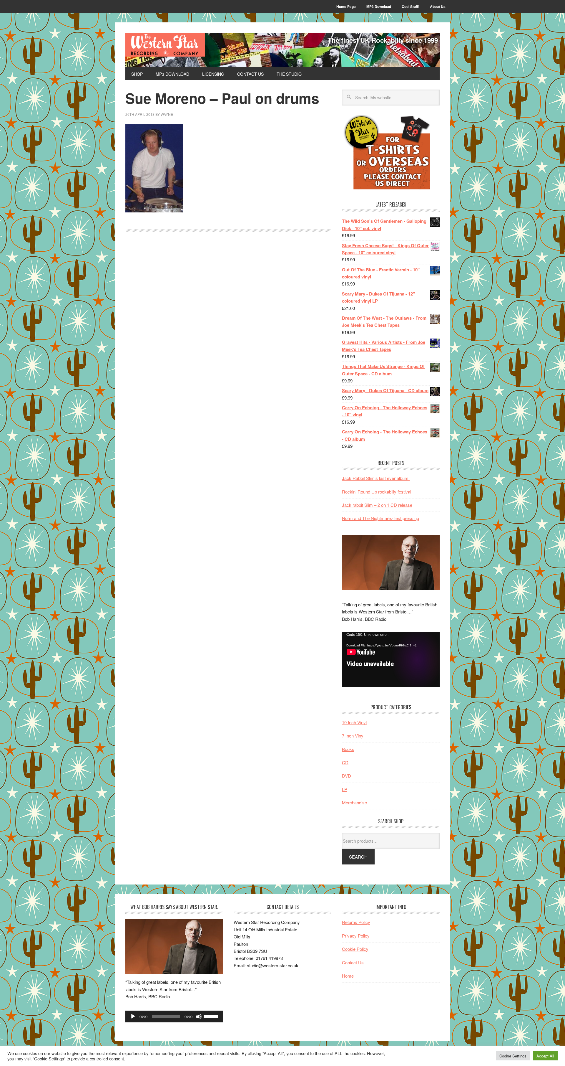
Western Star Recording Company (165, 45)
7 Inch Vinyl (353, 735)
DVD (346, 776)
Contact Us (353, 962)
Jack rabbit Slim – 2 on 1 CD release (377, 505)
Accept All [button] (545, 1056)
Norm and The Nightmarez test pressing (380, 518)
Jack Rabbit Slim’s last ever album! (376, 478)
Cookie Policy (355, 949)
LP (344, 789)
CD (345, 762)
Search (358, 857)
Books (348, 749)
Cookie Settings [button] (512, 1056)
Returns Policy (356, 922)
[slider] (212, 1016)
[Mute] (199, 1016)
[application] (391, 659)
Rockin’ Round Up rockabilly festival (376, 492)
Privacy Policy (356, 936)
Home (348, 976)
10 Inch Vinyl (354, 722)
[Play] (133, 1016)
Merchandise (354, 802)
